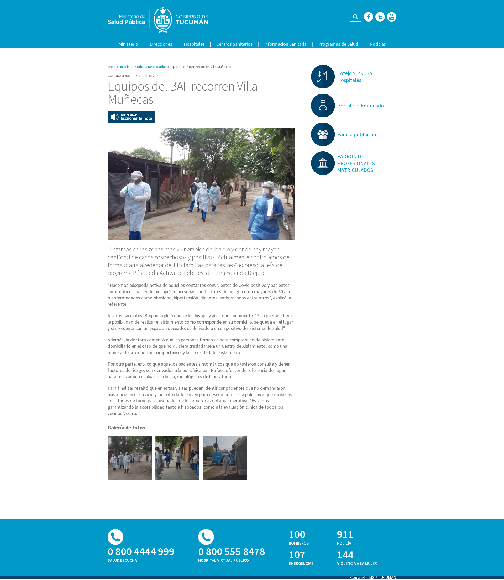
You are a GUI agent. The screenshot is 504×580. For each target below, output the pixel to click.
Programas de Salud (338, 44)
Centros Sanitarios (234, 44)
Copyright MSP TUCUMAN (373, 577)
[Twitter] (380, 17)
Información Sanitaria (285, 44)
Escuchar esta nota (131, 117)
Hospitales (194, 44)
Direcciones (161, 44)
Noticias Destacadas (151, 66)
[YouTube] (391, 17)
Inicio (112, 66)
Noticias (378, 44)
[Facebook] (368, 17)
